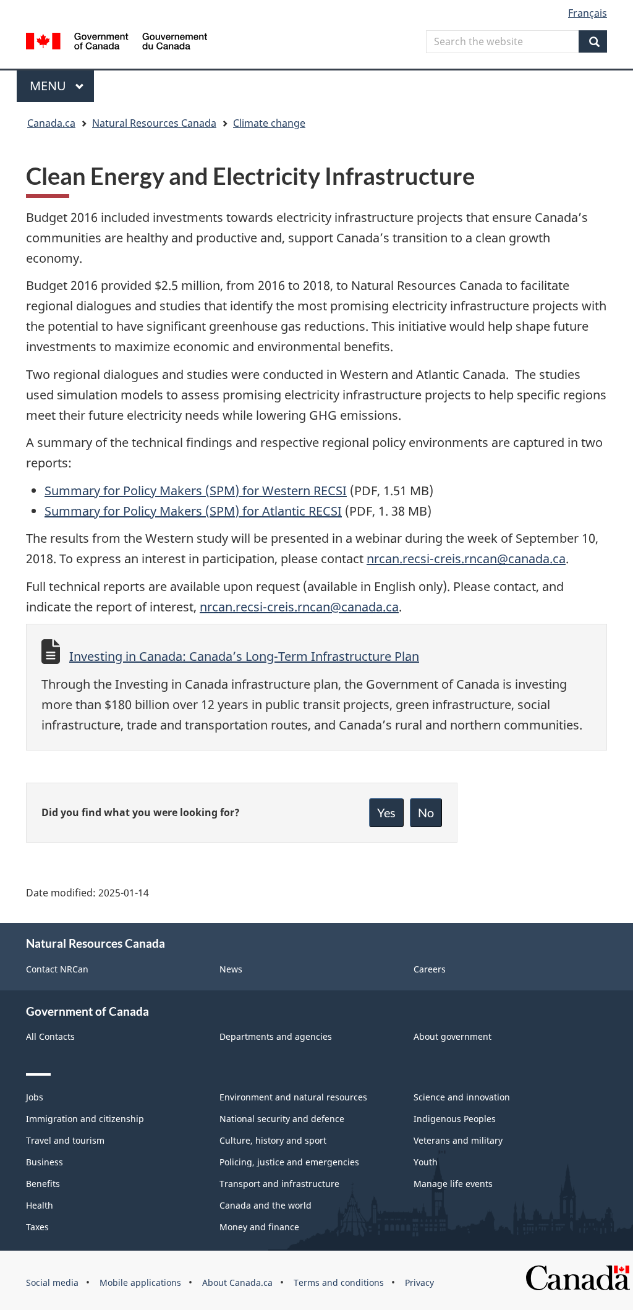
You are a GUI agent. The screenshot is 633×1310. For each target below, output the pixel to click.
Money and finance (259, 1227)
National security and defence (281, 1119)
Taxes (37, 1227)
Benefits (43, 1183)
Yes (386, 812)
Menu (49, 85)
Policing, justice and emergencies (289, 1162)
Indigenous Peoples (455, 1119)
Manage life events (453, 1183)
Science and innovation (462, 1097)
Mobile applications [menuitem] (140, 1282)
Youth (426, 1162)
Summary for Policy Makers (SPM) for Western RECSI (196, 490)
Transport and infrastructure (279, 1183)
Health (39, 1205)
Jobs (34, 1097)
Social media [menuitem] (52, 1282)
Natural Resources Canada (154, 123)
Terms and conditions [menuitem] (339, 1282)
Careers (430, 969)
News (230, 969)
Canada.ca (51, 123)
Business (44, 1162)
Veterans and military (458, 1140)
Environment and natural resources (293, 1097)
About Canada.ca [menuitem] (237, 1282)
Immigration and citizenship (85, 1119)
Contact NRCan (57, 969)
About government (452, 1036)
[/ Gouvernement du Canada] (116, 43)
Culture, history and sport (272, 1140)
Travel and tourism (65, 1140)
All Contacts (50, 1036)
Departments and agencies (275, 1036)
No (426, 812)
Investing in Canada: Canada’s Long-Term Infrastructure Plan (244, 656)
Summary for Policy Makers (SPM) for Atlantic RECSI (193, 511)
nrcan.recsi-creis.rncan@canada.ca (466, 558)
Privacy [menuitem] (419, 1282)
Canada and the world (265, 1205)
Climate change (269, 123)
